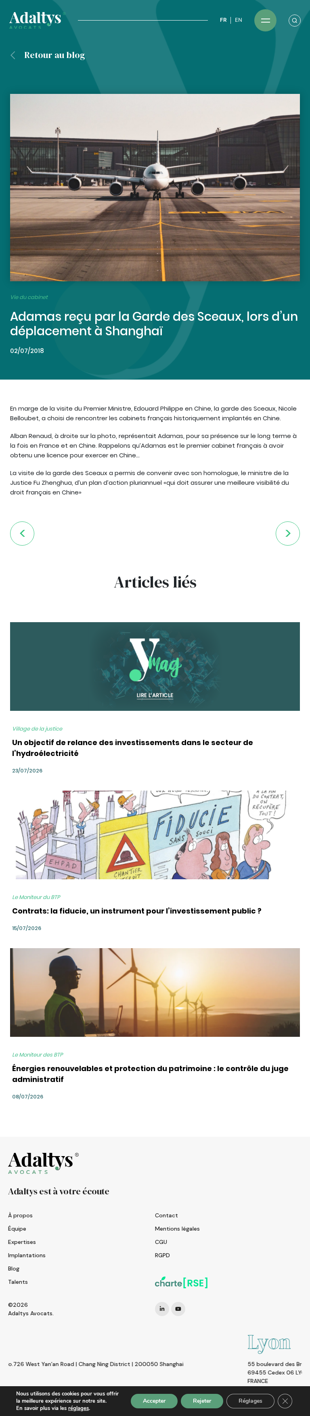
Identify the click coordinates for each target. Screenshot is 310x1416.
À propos (20, 1215)
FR (223, 20)
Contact (166, 1215)
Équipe (17, 1228)
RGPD (162, 1255)
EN (238, 20)
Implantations (27, 1255)
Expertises (22, 1242)
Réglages (250, 1401)
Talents (18, 1281)
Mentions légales (177, 1228)
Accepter (154, 1401)
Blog (13, 1268)
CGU (161, 1242)
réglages (78, 1408)
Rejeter (202, 1401)
